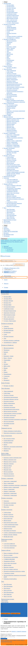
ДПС (8, 51)
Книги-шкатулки (11, 161)
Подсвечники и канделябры (14, 188)
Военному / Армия (11, 46)
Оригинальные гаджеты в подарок (15, 87)
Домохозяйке (10, 49)
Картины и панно (11, 81)
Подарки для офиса (11, 67)
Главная (6, 619)
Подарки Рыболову (11, 28)
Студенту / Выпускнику (13, 22)
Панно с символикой (12, 142)
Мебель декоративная (12, 79)
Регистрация (10, 250)
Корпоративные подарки (10, 219)
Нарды (8, 109)
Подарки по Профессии (10, 39)
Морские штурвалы (12, 130)
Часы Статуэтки (11, 218)
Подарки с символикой (9, 133)
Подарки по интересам (9, 24)
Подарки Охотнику (11, 33)
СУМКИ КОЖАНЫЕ (12, 190)
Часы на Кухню (10, 213)
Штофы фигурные (11, 175)
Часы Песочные (11, 209)
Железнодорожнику (12, 40)
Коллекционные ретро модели (14, 84)
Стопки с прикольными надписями (16, 172)
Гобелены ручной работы (13, 206)
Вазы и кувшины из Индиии (14, 185)
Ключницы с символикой (13, 146)
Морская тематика (8, 116)
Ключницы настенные (12, 82)
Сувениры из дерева (12, 202)
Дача (8, 34)
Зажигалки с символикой (13, 134)
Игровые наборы (11, 108)
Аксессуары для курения (13, 193)
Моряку (9, 55)
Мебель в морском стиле (13, 119)
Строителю (9, 61)
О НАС (5, 227)
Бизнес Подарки (8, 66)
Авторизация (10, 249)
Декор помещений (11, 70)
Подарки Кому (7, 3)
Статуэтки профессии (12, 179)
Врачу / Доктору (11, 48)
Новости (6, 283)
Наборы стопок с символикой (14, 140)
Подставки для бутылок (13, 88)
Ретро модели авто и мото (13, 164)
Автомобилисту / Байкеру (13, 37)
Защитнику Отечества (12, 17)
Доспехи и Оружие (11, 73)
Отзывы (6, 287)
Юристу (9, 63)
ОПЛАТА (6, 228)
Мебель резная (10, 194)
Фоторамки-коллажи (12, 96)
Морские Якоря (10, 124)
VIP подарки (7, 221)
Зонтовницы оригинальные (14, 75)
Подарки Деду (10, 9)
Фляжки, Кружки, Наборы (13, 173)
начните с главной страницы (18, 631)
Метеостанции (10, 163)
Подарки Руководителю (13, 15)
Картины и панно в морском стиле (15, 118)
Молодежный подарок (12, 18)
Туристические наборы (12, 167)
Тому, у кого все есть (12, 20)
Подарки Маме (10, 11)
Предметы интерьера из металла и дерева (14, 571)
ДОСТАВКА (7, 230)
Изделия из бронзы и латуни (14, 76)
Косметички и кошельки (13, 151)
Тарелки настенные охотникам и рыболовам (15, 419)
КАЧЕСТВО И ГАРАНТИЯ (11, 231)
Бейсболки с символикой (13, 145)
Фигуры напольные (12, 94)
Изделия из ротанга (12, 78)
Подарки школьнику (12, 21)
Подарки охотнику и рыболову (14, 36)
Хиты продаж (7, 222)
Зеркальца (9, 149)
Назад (5, 2)
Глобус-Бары (10, 72)
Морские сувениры (11, 122)
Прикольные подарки (9, 176)
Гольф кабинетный (11, 106)
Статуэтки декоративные (13, 181)
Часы (5, 207)
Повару (8, 58)
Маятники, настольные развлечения (16, 111)
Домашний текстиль (9, 99)
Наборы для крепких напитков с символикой (15, 485)
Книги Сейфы (7, 115)
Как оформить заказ (9, 234)
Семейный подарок (12, 14)
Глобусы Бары (10, 157)
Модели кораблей (11, 128)
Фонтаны (9, 97)
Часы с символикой (12, 136)
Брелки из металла (11, 158)
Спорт (8, 31)
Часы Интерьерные (11, 215)
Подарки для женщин (9, 148)
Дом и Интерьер (8, 69)
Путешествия (10, 30)
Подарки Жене (10, 5)
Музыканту (9, 64)
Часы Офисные (10, 216)
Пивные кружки (11, 169)
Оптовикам (6, 236)
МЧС (8, 57)
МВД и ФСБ (10, 54)
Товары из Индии (8, 184)
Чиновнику (9, 42)
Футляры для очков (11, 152)
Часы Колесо (10, 212)
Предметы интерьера (12, 90)
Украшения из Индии (12, 191)
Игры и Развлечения (9, 103)
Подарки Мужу (10, 6)
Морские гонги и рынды (13, 121)
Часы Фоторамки (11, 210)
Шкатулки (9, 154)
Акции (5, 279)
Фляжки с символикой (12, 143)
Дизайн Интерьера (11, 27)
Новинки (6, 272)
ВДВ (8, 45)
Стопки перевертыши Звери (14, 166)
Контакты (6, 233)
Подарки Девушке (11, 8)
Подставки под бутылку (13, 170)
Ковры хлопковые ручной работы (15, 100)
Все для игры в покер (12, 105)
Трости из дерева (11, 187)
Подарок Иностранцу (12, 12)
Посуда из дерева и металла (14, 197)
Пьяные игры (10, 112)
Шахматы (9, 113)
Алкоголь (9, 25)
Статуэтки (6, 178)
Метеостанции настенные (13, 85)
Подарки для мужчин (9, 155)
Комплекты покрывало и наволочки (16, 102)
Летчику (9, 52)
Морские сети (10, 125)
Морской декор (10, 127)
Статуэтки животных (12, 182)
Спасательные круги (12, 131)
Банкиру (9, 43)
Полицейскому (10, 60)
